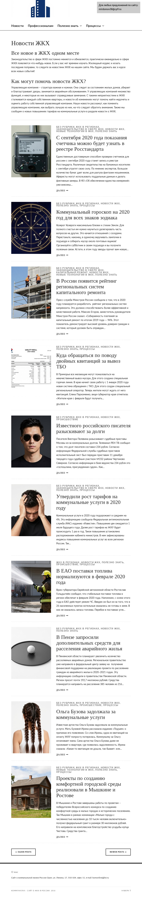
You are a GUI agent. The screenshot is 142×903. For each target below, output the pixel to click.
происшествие (67, 419)
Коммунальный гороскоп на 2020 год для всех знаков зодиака (93, 214)
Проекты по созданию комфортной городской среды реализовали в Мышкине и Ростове (88, 786)
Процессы (93, 26)
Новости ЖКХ (115, 129)
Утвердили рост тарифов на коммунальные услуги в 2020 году (88, 502)
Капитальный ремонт (72, 273)
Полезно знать (67, 26)
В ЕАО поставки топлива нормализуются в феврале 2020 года (90, 576)
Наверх (125, 891)
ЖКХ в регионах (87, 127)
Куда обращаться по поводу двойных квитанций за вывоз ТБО (88, 360)
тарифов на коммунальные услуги (66, 111)
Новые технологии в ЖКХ (75, 131)
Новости (17, 26)
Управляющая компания (24, 87)
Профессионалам (40, 26)
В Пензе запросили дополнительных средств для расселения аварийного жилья (89, 642)
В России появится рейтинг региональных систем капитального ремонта (86, 286)
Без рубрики (65, 127)
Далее (60, 190)
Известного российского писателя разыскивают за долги (93, 428)
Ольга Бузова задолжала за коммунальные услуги (86, 714)
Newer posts (118, 852)
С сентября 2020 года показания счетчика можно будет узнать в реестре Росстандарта (91, 143)
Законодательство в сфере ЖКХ (80, 129)
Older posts (23, 852)
